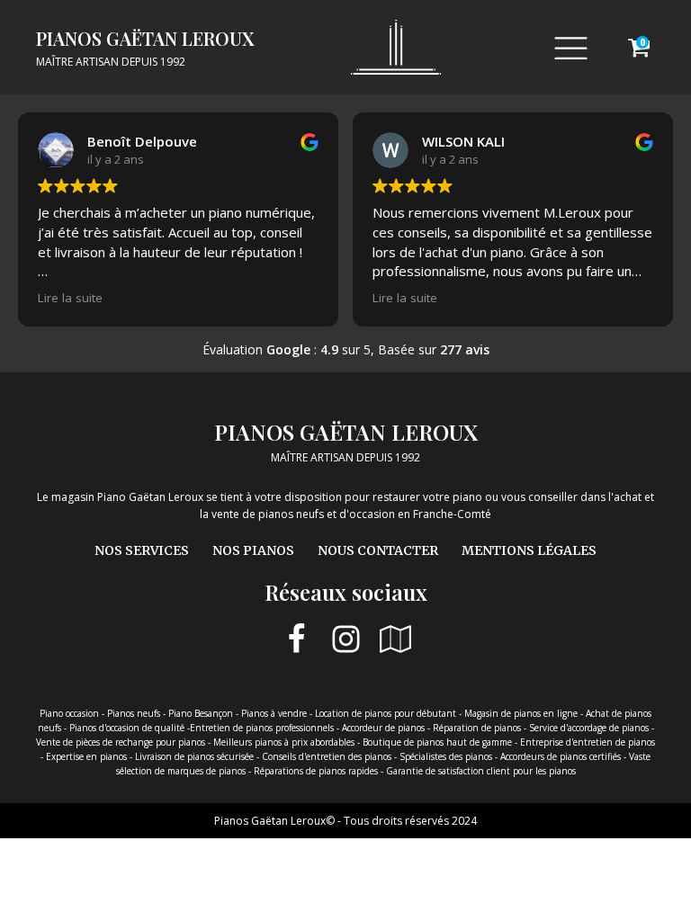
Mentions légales (529, 550)
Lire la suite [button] (70, 298)
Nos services (141, 550)
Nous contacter (378, 550)
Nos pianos (253, 550)
